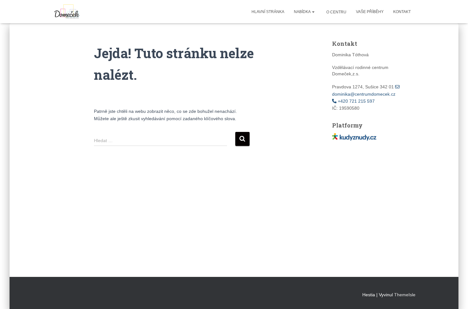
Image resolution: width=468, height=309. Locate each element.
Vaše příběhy (370, 12)
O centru (335, 12)
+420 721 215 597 (356, 101)
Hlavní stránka (268, 12)
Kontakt (402, 12)
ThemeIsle (404, 294)
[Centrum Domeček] (66, 12)
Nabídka (302, 12)
